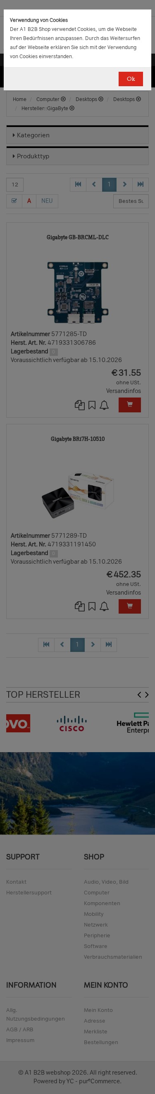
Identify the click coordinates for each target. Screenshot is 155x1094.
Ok (131, 78)
